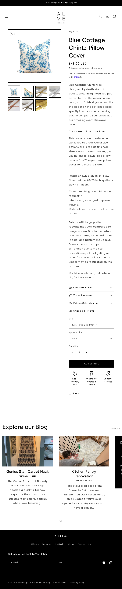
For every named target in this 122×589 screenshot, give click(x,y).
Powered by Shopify (41, 582)
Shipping (73, 68)
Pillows (35, 544)
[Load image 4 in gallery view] (55, 92)
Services (46, 544)
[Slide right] (67, 521)
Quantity (73, 346)
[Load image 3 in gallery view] (41, 92)
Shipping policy (77, 582)
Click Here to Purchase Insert (88, 131)
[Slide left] (54, 521)
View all (115, 428)
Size (71, 318)
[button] (6, 16)
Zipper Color (75, 332)
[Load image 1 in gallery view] (14, 92)
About (71, 544)
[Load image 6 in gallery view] (28, 105)
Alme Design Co (23, 582)
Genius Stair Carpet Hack (27, 471)
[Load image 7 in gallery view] (41, 105)
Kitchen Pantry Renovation (84, 473)
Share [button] (75, 393)
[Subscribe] (60, 562)
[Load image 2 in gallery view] (28, 92)
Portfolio (60, 544)
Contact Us (84, 544)
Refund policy (60, 582)
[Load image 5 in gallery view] (14, 105)
